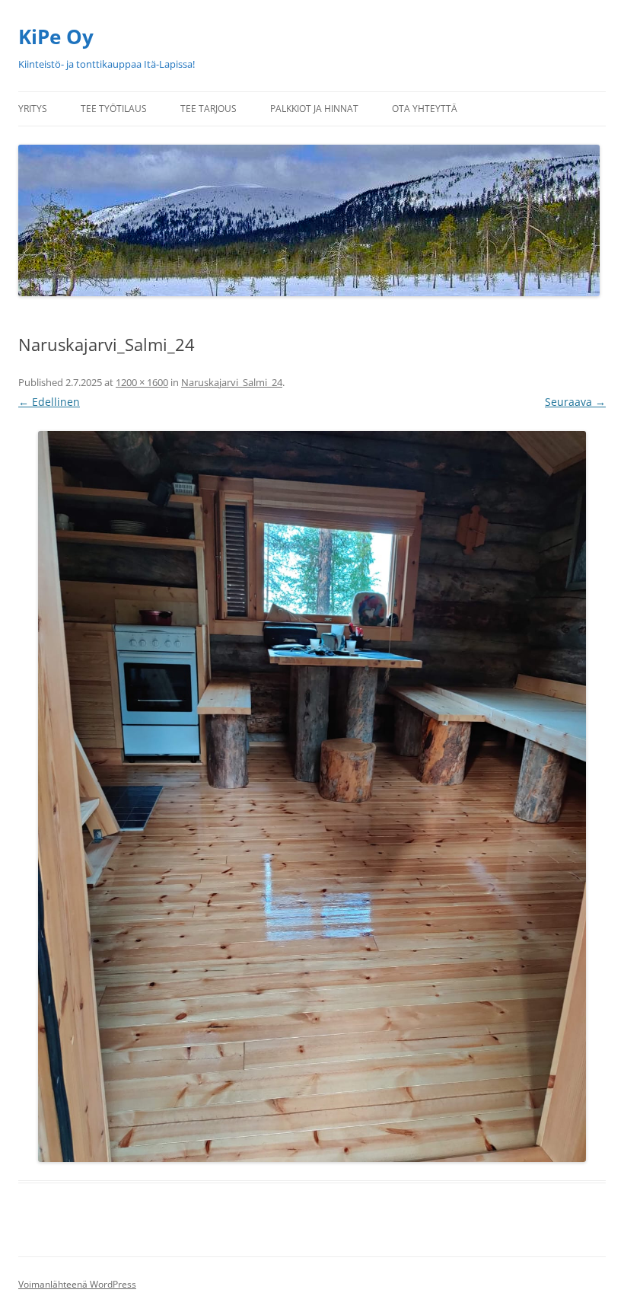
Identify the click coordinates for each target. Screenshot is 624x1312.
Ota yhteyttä (424, 108)
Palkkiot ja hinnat (314, 108)
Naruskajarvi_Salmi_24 (231, 382)
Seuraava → (575, 401)
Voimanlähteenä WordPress (77, 1284)
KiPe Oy (56, 36)
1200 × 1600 (142, 382)
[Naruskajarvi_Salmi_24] (312, 796)
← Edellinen (49, 401)
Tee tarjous (208, 108)
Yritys (32, 108)
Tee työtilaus (114, 108)
